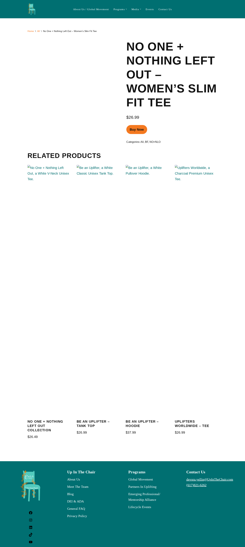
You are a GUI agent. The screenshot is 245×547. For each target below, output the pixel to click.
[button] (126, 9)
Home (31, 31)
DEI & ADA (75, 501)
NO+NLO (155, 141)
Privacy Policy (77, 516)
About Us (73, 479)
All (38, 31)
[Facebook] (31, 513)
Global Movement (140, 479)
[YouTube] (31, 543)
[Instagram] (31, 521)
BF (146, 141)
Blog (70, 494)
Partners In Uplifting (142, 486)
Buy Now (137, 129)
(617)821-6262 (196, 485)
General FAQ (76, 508)
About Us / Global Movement (91, 9)
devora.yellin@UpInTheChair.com (209, 479)
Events (150, 9)
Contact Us (165, 9)
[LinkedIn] (31, 528)
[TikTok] (31, 535)
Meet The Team (77, 486)
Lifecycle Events (139, 507)
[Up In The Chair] (32, 9)
